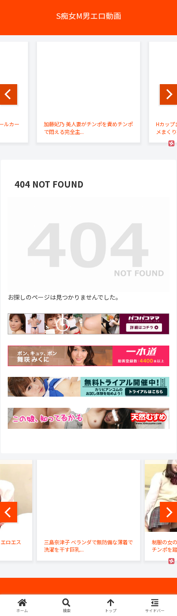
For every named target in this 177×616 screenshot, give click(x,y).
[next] (168, 94)
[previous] (8, 94)
